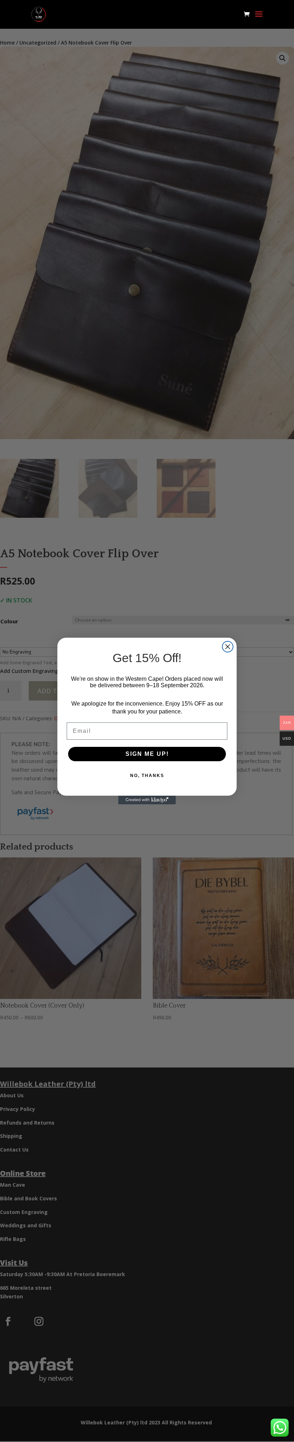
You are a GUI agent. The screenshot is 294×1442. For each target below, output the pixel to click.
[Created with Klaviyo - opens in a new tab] (147, 800)
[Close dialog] (227, 646)
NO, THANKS (147, 775)
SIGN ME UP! (147, 754)
